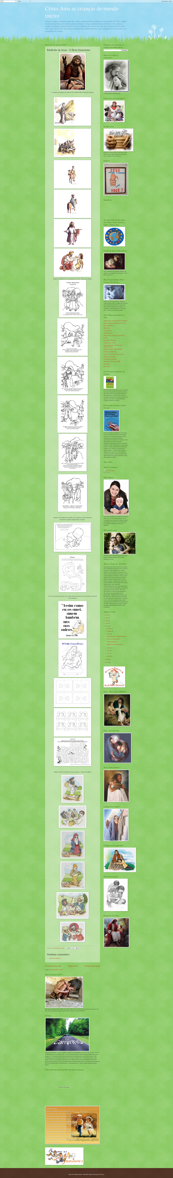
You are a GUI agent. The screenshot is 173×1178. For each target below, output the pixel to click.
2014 (107, 615)
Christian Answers (108, 333)
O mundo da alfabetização (110, 351)
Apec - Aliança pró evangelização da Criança (115, 323)
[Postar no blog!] (73, 948)
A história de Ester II (112, 641)
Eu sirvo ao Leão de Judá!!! (113, 639)
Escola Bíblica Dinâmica (110, 340)
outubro (109, 628)
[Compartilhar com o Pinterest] (78, 948)
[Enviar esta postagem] (68, 948)
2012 (107, 620)
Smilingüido (107, 364)
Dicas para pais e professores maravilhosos (114, 335)
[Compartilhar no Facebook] (77, 948)
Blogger (102, 1174)
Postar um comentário (54, 958)
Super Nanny (107, 366)
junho (108, 650)
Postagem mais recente (53, 966)
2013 (107, 618)
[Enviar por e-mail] (71, 948)
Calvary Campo (107, 330)
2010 (107, 626)
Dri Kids (106, 338)
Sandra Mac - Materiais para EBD (112, 361)
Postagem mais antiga (92, 966)
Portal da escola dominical (110, 359)
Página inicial (73, 966)
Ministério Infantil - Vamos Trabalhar (113, 349)
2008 (107, 662)
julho (108, 648)
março (109, 656)
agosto (109, 634)
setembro (109, 631)
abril (108, 653)
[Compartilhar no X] (75, 948)
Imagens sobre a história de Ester (115, 644)
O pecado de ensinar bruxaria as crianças (114, 354)
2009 (107, 659)
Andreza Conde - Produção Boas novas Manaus (115, 321)
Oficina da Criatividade (109, 356)
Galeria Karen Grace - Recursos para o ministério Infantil (113, 346)
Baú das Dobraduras (109, 325)
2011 (107, 623)
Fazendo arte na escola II (110, 343)
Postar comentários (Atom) (56, 969)
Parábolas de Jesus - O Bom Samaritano (116, 636)
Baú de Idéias (107, 328)
